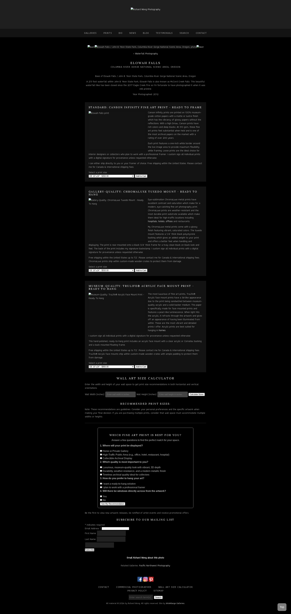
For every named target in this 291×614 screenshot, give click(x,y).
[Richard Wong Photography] (145, 9)
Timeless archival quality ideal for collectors (125, 474)
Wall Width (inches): (95, 394)
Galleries (90, 33)
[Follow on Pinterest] (151, 580)
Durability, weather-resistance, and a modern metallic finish (134, 471)
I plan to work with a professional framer (123, 487)
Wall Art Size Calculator (175, 587)
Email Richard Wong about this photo (145, 558)
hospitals (152, 221)
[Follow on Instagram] (145, 580)
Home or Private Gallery (115, 451)
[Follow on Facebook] (139, 580)
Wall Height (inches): (146, 394)
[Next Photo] (200, 47)
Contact (201, 33)
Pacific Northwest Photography (154, 565)
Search (184, 33)
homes (162, 330)
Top (282, 607)
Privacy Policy (137, 591)
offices (169, 221)
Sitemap (159, 591)
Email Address (93, 528)
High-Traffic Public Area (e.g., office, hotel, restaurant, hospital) (135, 454)
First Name (91, 533)
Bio (121, 33)
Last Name (90, 539)
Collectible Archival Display (117, 458)
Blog (146, 33)
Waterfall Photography (146, 53)
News (132, 33)
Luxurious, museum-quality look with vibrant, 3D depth (131, 467)
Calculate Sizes (197, 394)
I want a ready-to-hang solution (119, 483)
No (104, 500)
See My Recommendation (112, 504)
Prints (108, 33)
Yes (104, 496)
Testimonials (164, 33)
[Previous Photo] (91, 47)
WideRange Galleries (175, 603)
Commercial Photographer (133, 587)
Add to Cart (141, 176)
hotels (161, 221)
